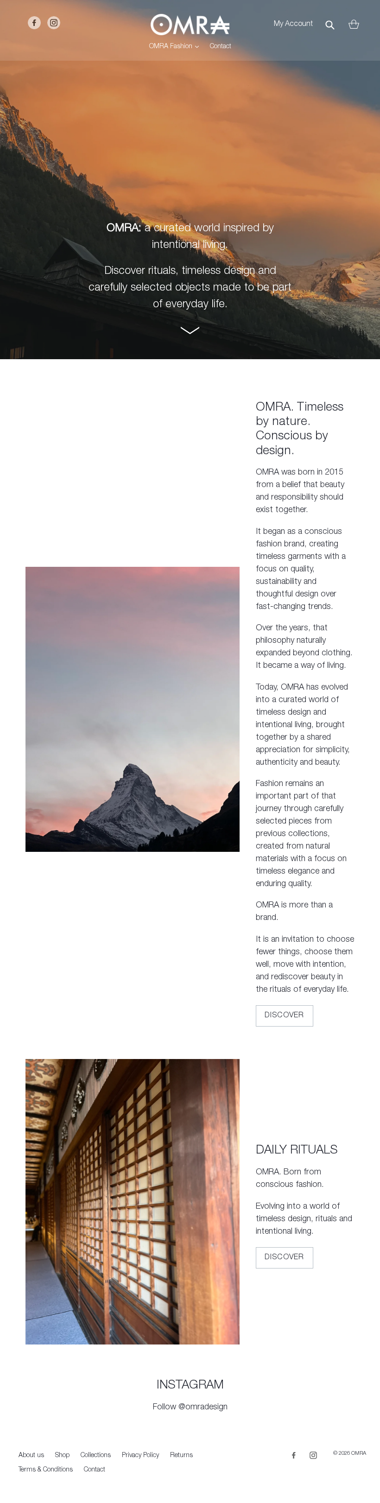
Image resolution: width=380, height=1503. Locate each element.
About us (31, 1455)
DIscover (284, 1258)
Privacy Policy (140, 1455)
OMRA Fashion (176, 46)
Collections (96, 1455)
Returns (181, 1455)
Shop (62, 1455)
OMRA (358, 1453)
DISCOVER (284, 1016)
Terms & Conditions (46, 1470)
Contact (220, 47)
